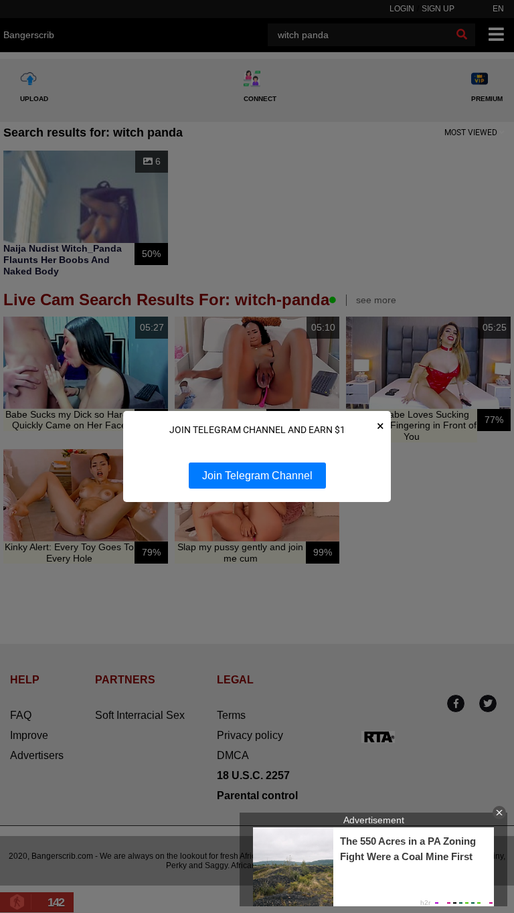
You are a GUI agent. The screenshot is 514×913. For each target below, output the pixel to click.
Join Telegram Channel (257, 475)
